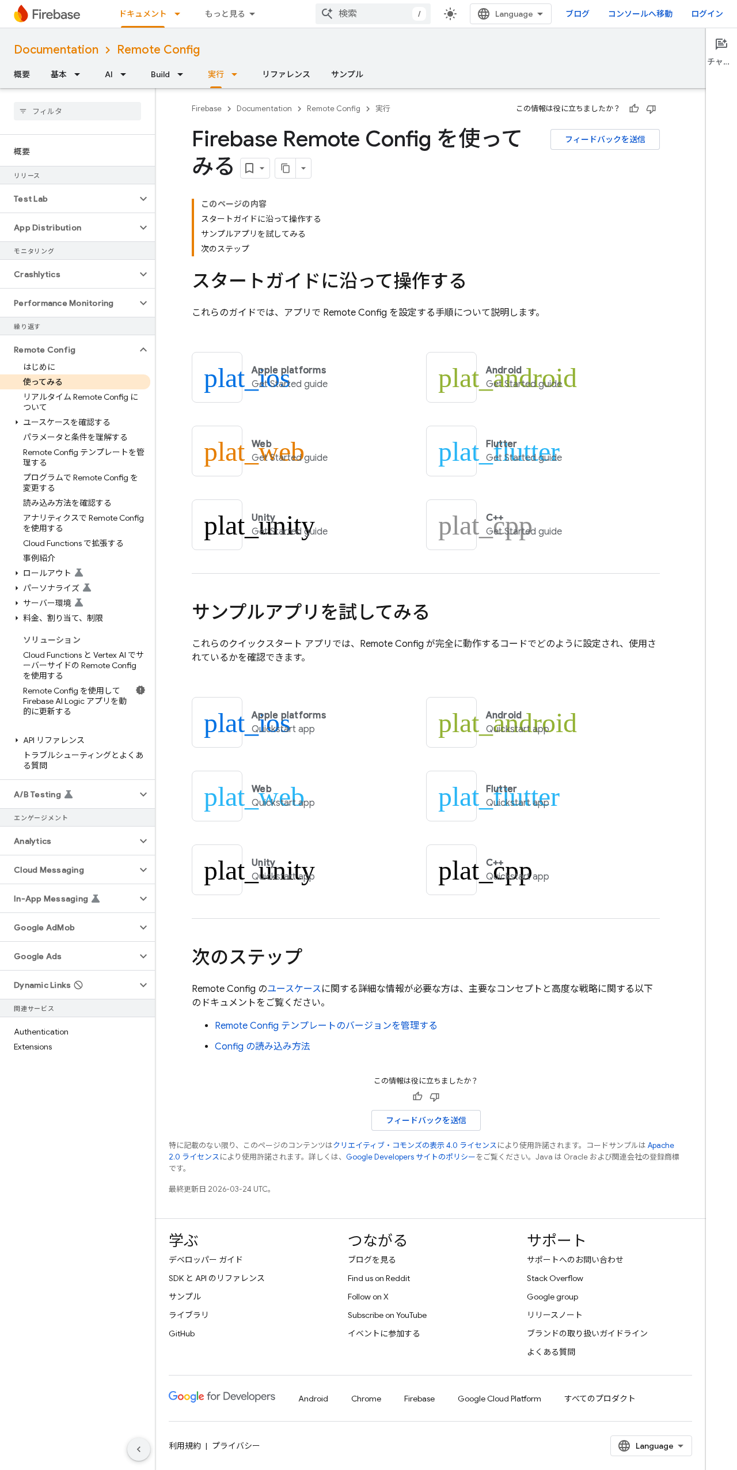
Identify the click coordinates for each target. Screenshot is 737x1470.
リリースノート (555, 1315)
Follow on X (368, 1296)
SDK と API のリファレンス (217, 1278)
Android (313, 1398)
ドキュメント (143, 14)
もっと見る (225, 14)
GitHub (182, 1333)
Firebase (207, 108)
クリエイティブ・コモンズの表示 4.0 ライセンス (415, 1145)
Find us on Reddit (379, 1278)
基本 (59, 74)
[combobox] (373, 13)
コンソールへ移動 (640, 14)
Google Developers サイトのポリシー (411, 1157)
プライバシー (236, 1445)
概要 (22, 74)
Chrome (366, 1398)
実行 (216, 74)
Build (160, 74)
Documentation (56, 50)
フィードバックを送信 (605, 139)
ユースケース (294, 989)
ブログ (577, 14)
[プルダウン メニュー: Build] (183, 74)
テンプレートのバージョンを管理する (326, 1026)
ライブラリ (189, 1315)
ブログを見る (372, 1260)
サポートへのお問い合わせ (575, 1260)
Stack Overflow (555, 1278)
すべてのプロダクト (600, 1398)
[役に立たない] (651, 109)
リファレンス (286, 74)
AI (109, 74)
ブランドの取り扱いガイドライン (587, 1333)
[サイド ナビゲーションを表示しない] (138, 1449)
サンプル (347, 74)
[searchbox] (77, 111)
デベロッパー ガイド (206, 1260)
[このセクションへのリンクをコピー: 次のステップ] (313, 959)
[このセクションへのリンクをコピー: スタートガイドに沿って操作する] (478, 283)
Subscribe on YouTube (387, 1315)
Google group (552, 1296)
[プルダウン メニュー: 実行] (238, 74)
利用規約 (185, 1445)
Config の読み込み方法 (262, 1046)
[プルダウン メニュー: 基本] (80, 74)
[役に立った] (634, 109)
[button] (68, 198)
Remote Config (158, 50)
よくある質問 (551, 1352)
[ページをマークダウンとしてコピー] (285, 168)
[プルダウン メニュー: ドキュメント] (181, 14)
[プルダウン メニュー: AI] (126, 74)
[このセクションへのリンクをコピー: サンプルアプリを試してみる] (441, 614)
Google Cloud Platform (499, 1398)
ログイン (707, 14)
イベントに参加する (384, 1333)
